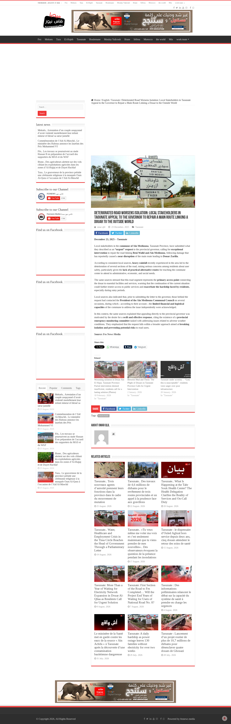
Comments (66, 388)
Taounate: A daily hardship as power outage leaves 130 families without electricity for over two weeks (141, 642)
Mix (170, 3)
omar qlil (101, 227)
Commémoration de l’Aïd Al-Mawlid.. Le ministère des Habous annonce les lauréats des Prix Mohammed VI (60, 143)
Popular (53, 388)
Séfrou (143, 3)
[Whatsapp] (193, 8)
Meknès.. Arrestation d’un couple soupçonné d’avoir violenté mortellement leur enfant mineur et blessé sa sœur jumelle (60, 133)
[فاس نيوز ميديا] (54, 19)
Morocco (152, 3)
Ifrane (135, 3)
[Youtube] (183, 8)
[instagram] (186, 8)
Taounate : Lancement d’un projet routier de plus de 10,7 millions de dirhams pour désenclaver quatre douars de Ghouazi (175, 642)
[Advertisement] (115, 70)
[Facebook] (174, 8)
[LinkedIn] (180, 8)
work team (179, 3)
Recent (42, 388)
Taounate (99, 3)
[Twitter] (177, 8)
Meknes (74, 3)
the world (162, 3)
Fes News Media (111, 334)
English (105, 100)
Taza (81, 3)
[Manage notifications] (224, 718)
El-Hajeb (89, 3)
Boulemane (110, 3)
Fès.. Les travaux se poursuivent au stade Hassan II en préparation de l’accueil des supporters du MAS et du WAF (58, 154)
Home (97, 100)
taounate (103, 416)
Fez (66, 3)
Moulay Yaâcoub (123, 3)
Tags (78, 388)
